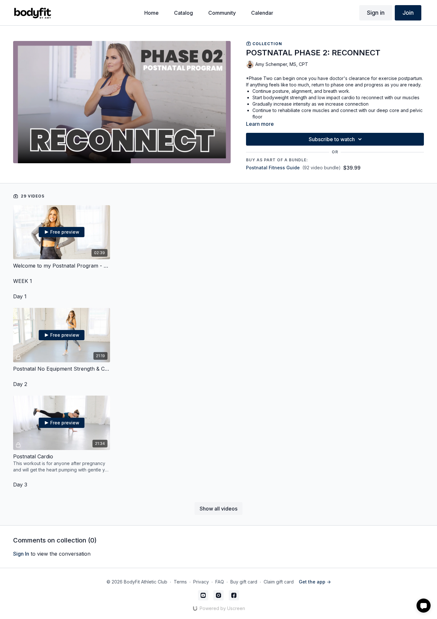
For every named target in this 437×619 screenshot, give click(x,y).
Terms (180, 581)
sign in (21, 554)
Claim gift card (279, 581)
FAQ (219, 581)
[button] (424, 606)
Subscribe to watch (332, 139)
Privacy (201, 581)
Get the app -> (315, 581)
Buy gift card (243, 581)
